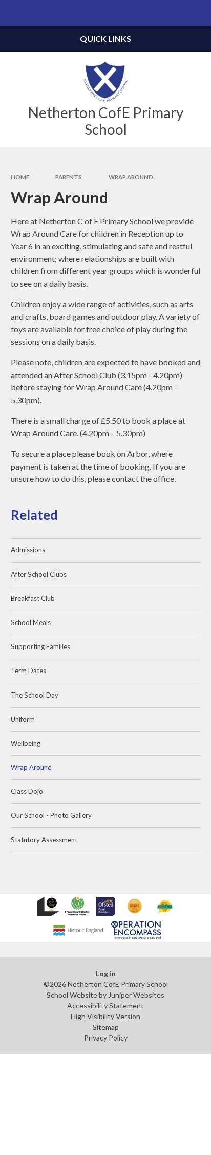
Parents (68, 177)
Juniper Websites (136, 994)
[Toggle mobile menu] (13, 13)
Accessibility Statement (105, 1005)
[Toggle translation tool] (173, 13)
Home (20, 177)
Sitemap (106, 1027)
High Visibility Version (105, 1016)
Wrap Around (131, 177)
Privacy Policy (106, 1037)
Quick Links (105, 38)
